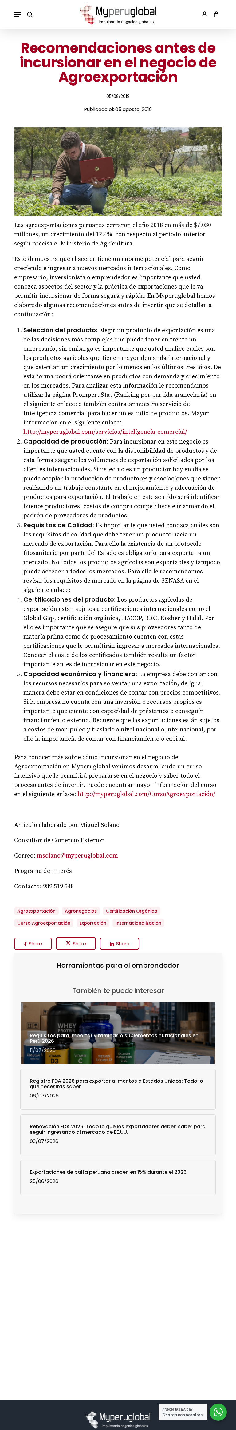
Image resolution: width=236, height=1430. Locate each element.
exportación (93, 923)
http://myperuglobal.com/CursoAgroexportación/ (146, 794)
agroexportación (36, 911)
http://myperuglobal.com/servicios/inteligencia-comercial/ (105, 432)
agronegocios (81, 911)
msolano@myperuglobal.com (77, 856)
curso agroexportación (43, 923)
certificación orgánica (131, 911)
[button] (17, 14)
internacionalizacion (138, 923)
